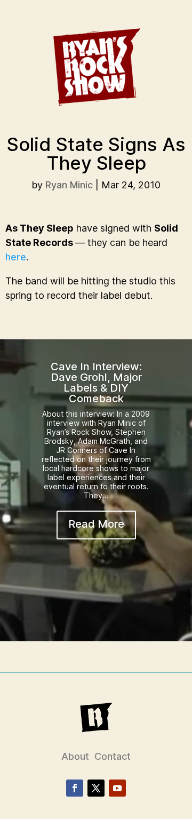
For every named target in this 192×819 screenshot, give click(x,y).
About (75, 756)
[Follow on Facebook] (74, 788)
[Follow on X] (96, 788)
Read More (96, 524)
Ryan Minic (69, 184)
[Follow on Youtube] (117, 788)
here (15, 257)
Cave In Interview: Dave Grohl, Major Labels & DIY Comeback (96, 382)
